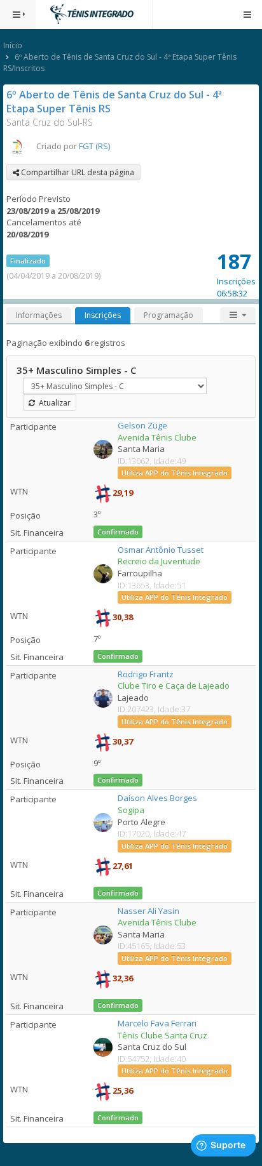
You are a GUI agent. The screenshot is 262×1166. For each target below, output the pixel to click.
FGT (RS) (94, 146)
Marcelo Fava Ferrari (157, 1023)
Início (12, 45)
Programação (168, 315)
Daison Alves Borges (157, 798)
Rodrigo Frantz (146, 674)
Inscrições (103, 315)
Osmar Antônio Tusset (160, 549)
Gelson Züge (142, 425)
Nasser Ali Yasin (148, 911)
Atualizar (53, 402)
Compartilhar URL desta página (76, 172)
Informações (39, 315)
